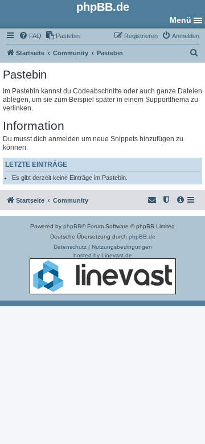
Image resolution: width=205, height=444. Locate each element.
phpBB (72, 226)
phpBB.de (142, 236)
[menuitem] (30, 36)
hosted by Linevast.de (102, 255)
